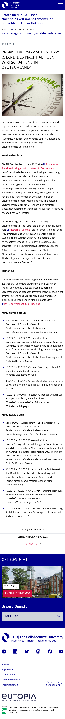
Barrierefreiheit (10, 685)
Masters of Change (20, 230)
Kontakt (6, 665)
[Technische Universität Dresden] (11, 5)
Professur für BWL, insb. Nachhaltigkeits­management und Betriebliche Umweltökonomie (27, 19)
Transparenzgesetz (12, 680)
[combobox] (32, 616)
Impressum (8, 670)
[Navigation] (60, 5)
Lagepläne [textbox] (12, 616)
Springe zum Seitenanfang (53, 683)
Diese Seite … (31, 544)
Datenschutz (8, 675)
